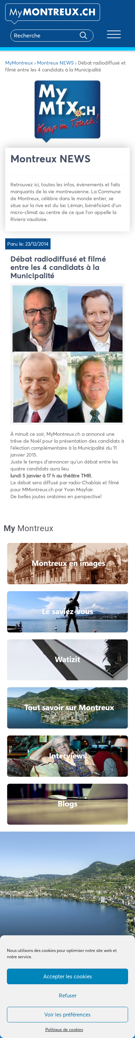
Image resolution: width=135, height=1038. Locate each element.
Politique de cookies (64, 1029)
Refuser (67, 995)
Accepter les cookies (67, 976)
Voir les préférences (67, 1014)
